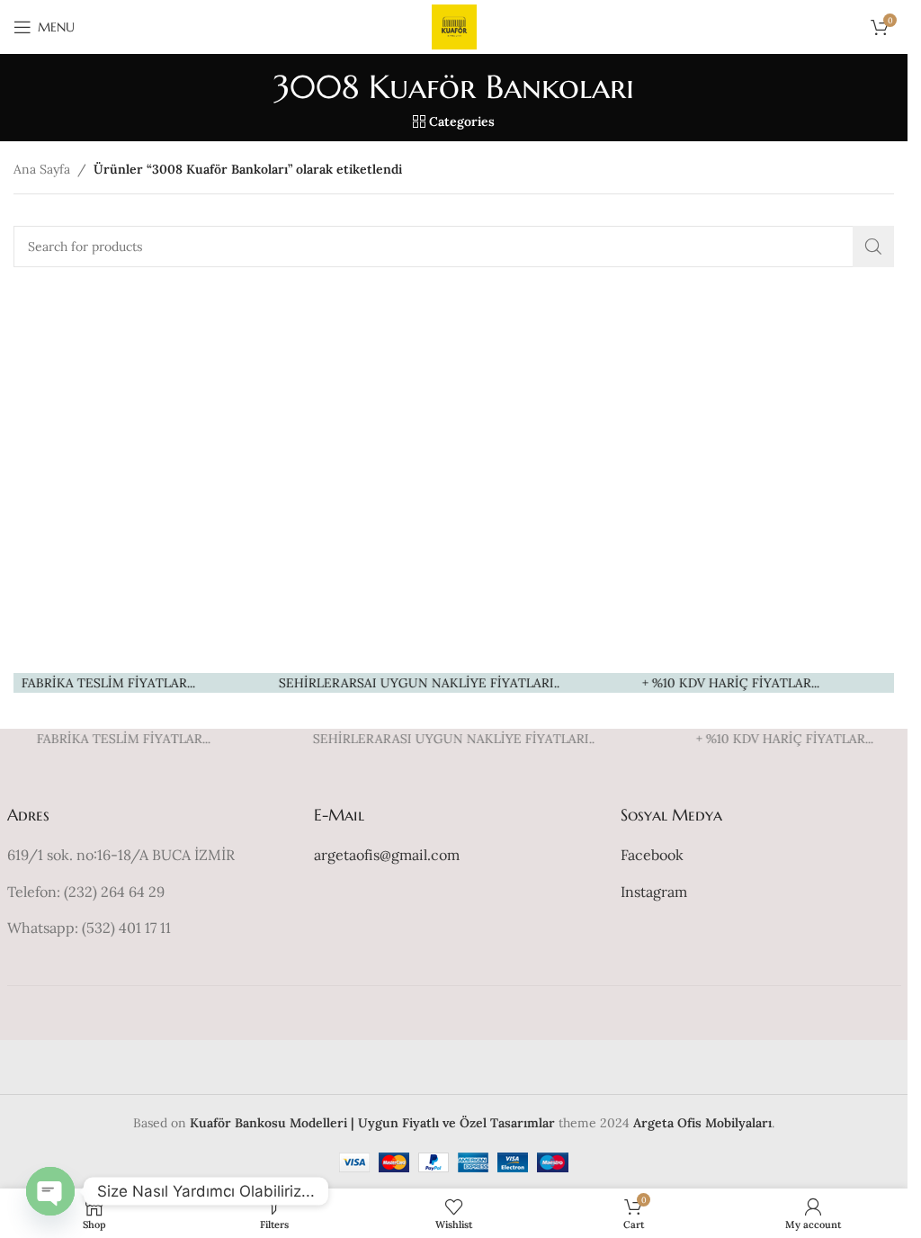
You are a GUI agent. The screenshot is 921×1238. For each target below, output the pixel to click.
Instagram (654, 892)
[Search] (873, 246)
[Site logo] (454, 26)
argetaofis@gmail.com (387, 855)
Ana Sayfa (41, 169)
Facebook (652, 855)
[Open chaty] (50, 1191)
